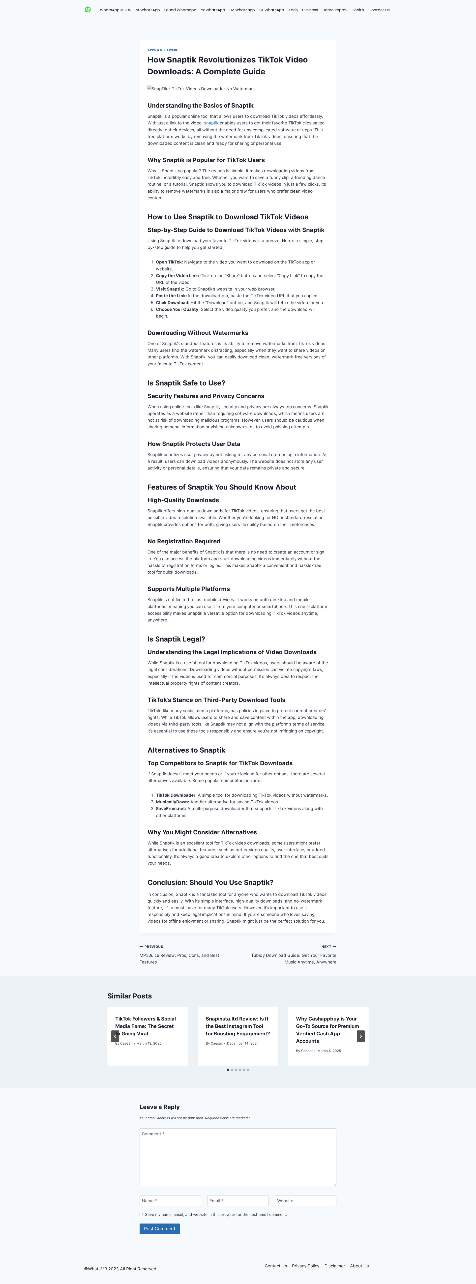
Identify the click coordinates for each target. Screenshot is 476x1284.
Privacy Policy (305, 1265)
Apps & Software (163, 50)
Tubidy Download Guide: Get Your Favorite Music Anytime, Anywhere (293, 954)
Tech (293, 9)
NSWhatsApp (148, 9)
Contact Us (379, 9)
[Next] (361, 1036)
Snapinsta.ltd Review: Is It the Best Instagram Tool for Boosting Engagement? (238, 1026)
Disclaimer (335, 1265)
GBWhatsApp (271, 9)
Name (149, 1200)
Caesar (126, 1043)
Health (358, 9)
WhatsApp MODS (115, 9)
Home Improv (335, 9)
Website (285, 1200)
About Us (359, 1265)
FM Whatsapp (242, 9)
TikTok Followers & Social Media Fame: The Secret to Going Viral (145, 1026)
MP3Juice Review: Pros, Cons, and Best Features (179, 954)
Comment (153, 1133)
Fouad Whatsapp (180, 9)
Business (310, 9)
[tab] (228, 1070)
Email (216, 1200)
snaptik (211, 122)
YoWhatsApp (213, 9)
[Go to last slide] (115, 1036)
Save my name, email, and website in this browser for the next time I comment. (216, 1214)
